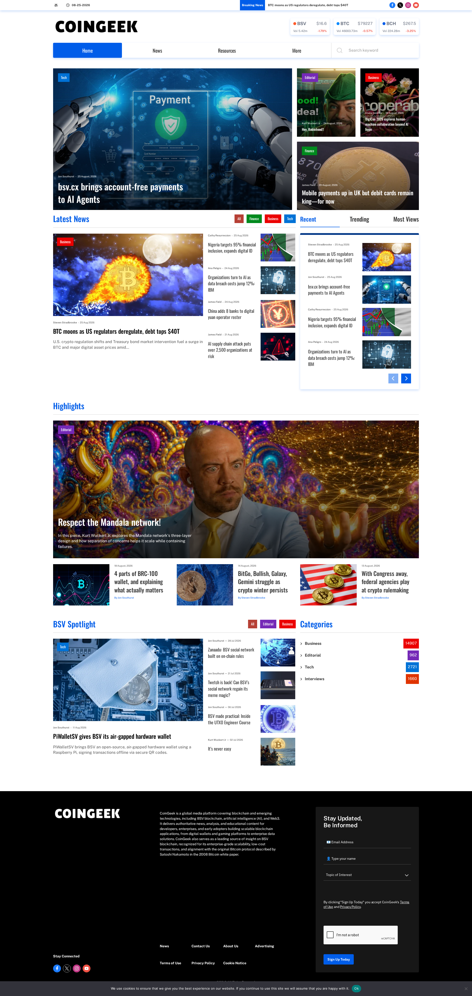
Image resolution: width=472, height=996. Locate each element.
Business (373, 77)
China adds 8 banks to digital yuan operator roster (231, 314)
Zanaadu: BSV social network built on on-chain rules (231, 653)
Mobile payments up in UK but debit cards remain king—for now (357, 197)
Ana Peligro (214, 268)
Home (87, 50)
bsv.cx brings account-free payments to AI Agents (120, 192)
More (296, 50)
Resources (227, 50)
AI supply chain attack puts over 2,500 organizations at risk (230, 350)
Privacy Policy (203, 963)
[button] (393, 378)
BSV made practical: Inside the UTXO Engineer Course (229, 719)
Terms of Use (170, 963)
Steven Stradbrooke (65, 322)
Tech (64, 77)
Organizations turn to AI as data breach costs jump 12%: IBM (231, 283)
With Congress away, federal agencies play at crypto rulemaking (385, 581)
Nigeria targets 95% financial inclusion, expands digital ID (232, 247)
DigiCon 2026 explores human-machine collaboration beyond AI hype (386, 124)
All (239, 218)
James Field (308, 184)
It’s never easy (219, 749)
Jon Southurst (66, 176)
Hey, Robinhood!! (313, 129)
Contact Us (201, 946)
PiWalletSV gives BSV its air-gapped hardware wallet (112, 736)
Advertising (264, 946)
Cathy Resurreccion (219, 235)
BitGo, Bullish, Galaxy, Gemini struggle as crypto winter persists (263, 581)
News (157, 50)
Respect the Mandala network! (109, 521)
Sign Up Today (338, 959)
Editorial (310, 77)
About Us (230, 946)
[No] (465, 988)
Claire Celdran (373, 112)
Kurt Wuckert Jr (311, 123)
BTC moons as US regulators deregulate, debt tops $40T (308, 5)
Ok (356, 988)
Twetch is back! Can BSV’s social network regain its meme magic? (228, 688)
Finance (309, 150)
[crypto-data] (310, 26)
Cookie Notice (234, 963)
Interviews (314, 679)
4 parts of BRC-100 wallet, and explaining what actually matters (138, 581)
